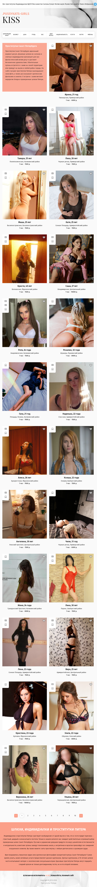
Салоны (46, 4)
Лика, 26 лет (71, 158)
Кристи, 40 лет (25, 286)
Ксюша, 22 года (71, 477)
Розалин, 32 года (71, 350)
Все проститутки (9, 4)
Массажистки (37, 4)
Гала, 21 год (24, 414)
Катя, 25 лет (71, 222)
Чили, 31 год (71, 541)
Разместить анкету (72, 4)
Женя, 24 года (24, 605)
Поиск (82, 4)
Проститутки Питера (48, 883)
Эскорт (51, 4)
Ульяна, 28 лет (71, 797)
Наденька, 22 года (71, 414)
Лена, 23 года (24, 669)
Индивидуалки (21, 4)
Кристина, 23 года (25, 733)
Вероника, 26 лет (24, 797)
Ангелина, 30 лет (24, 541)
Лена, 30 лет (71, 605)
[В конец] (81, 815)
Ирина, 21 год (71, 94)
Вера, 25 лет (71, 669)
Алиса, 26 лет (24, 477)
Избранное (89, 4)
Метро (81, 34)
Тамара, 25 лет (25, 158)
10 (75, 816)
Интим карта (59, 4)
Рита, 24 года (24, 350)
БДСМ (29, 4)
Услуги (72, 34)
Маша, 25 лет (24, 222)
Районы (90, 34)
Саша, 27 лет (71, 286)
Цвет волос (51, 34)
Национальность (61, 34)
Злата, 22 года (71, 733)
